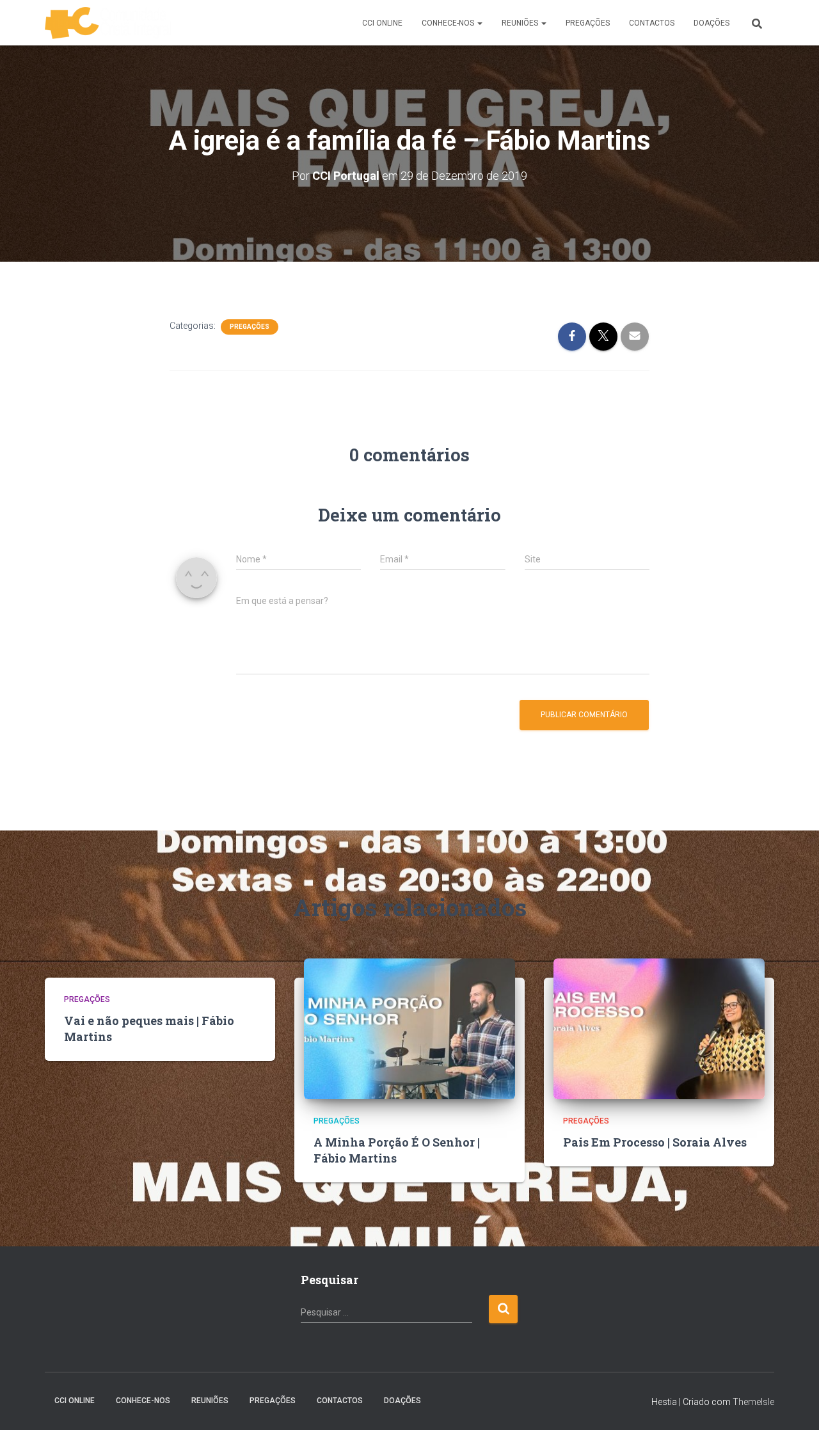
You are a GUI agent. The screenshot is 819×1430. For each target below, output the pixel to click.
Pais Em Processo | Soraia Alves (655, 1142)
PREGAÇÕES (588, 23)
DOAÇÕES (711, 23)
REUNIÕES (521, 23)
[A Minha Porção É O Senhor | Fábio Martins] (409, 1028)
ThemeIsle (753, 1402)
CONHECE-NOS (449, 23)
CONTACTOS (651, 23)
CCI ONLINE (382, 23)
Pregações (249, 326)
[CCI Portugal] (107, 23)
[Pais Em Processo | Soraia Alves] (659, 1028)
